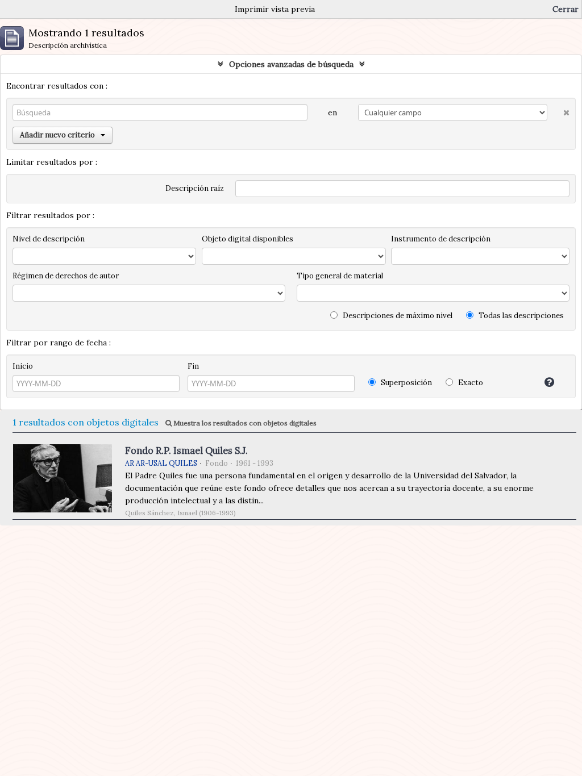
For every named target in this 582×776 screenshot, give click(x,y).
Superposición (405, 382)
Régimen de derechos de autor (66, 276)
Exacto (469, 382)
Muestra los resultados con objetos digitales (244, 423)
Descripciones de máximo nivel (396, 315)
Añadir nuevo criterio (57, 135)
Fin (193, 366)
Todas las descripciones (520, 315)
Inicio (23, 366)
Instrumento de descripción (440, 239)
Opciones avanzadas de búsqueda (291, 64)
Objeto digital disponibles (247, 239)
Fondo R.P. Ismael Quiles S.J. (186, 450)
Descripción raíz (194, 188)
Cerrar (565, 9)
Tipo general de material (340, 276)
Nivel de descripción (49, 239)
